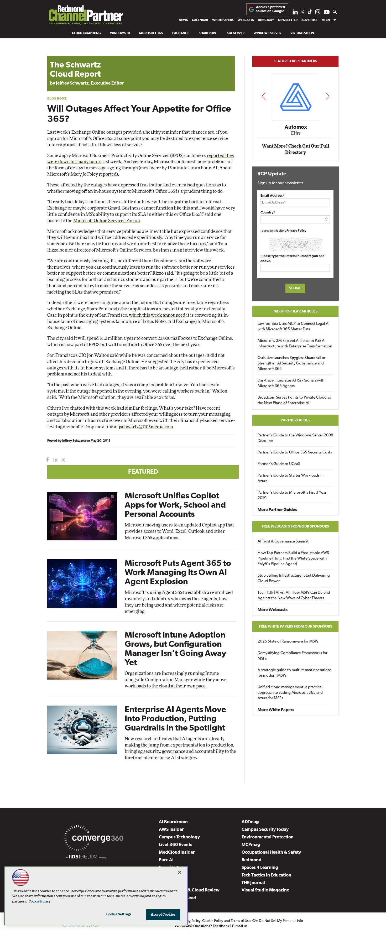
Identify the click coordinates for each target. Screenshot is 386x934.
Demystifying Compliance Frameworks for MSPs (292, 656)
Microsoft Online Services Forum (106, 220)
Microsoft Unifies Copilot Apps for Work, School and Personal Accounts (175, 505)
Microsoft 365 (151, 33)
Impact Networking (295, 119)
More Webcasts (273, 610)
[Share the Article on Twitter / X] (63, 460)
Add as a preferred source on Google (270, 9)
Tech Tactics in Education (266, 875)
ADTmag (250, 822)
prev (263, 96)
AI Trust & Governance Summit (283, 542)
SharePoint (208, 33)
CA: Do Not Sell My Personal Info (277, 921)
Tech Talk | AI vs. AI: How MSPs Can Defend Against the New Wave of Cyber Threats (294, 595)
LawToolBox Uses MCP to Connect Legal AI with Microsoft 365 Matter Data (294, 326)
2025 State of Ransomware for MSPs (288, 642)
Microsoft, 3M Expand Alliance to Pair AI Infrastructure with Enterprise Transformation (295, 343)
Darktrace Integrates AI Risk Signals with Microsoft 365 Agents (291, 383)
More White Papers (276, 710)
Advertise (309, 20)
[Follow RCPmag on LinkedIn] (295, 13)
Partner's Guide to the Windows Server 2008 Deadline (295, 438)
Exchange (180, 33)
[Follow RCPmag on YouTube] (327, 13)
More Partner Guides (277, 510)
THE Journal (253, 883)
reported (108, 174)
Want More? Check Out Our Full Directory (295, 149)
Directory (266, 20)
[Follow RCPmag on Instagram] (317, 13)
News (183, 20)
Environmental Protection (268, 837)
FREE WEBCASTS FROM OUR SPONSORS (295, 527)
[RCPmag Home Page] (85, 16)
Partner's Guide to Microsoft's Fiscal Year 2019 (292, 495)
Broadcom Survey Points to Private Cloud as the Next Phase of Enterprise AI (294, 400)
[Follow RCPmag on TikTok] (309, 13)
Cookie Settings (119, 914)
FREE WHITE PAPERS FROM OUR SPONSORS (295, 627)
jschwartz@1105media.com (146, 427)
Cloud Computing (86, 33)
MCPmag (251, 845)
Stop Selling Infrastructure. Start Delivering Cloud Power (294, 578)
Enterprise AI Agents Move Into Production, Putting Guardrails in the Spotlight (175, 719)
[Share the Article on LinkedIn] (54, 460)
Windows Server (267, 33)
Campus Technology (179, 837)
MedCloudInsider (177, 852)
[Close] (179, 872)
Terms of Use (241, 921)
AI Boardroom (173, 822)
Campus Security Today (265, 829)
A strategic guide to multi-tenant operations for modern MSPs (294, 673)
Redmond (252, 860)
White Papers (223, 20)
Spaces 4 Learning (260, 867)
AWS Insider (171, 829)
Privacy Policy (296, 230)
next (327, 96)
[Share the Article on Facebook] (46, 460)
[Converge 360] (93, 839)
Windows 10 (120, 33)
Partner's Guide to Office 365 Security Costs (295, 453)
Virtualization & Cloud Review (189, 890)
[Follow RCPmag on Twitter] (302, 13)
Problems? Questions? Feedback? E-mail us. (212, 926)
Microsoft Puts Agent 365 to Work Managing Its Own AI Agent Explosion (178, 573)
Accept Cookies (163, 914)
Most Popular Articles (295, 312)
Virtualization (302, 33)
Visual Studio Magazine (265, 890)
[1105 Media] (86, 857)
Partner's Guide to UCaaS (279, 464)
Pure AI (166, 860)
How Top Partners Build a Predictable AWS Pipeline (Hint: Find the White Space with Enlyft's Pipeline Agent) (293, 558)
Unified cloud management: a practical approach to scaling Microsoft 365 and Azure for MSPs (290, 692)
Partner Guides (295, 420)
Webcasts (246, 20)
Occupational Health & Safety (271, 852)
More (326, 20)
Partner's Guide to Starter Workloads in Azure (291, 478)
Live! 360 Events (175, 845)
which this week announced (157, 315)
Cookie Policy (212, 921)
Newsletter (288, 20)
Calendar (200, 20)
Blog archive (59, 53)
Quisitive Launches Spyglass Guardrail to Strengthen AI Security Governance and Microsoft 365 (291, 363)
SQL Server (235, 33)
